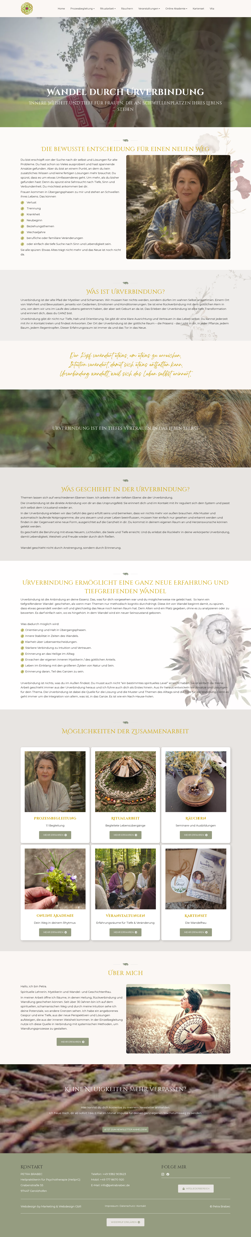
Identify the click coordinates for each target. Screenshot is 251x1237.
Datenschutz (127, 1206)
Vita (212, 8)
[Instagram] (162, 1174)
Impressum (111, 1206)
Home (61, 8)
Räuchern (127, 8)
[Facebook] (167, 1174)
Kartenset (198, 8)
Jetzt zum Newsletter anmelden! (125, 1129)
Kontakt (141, 1206)
